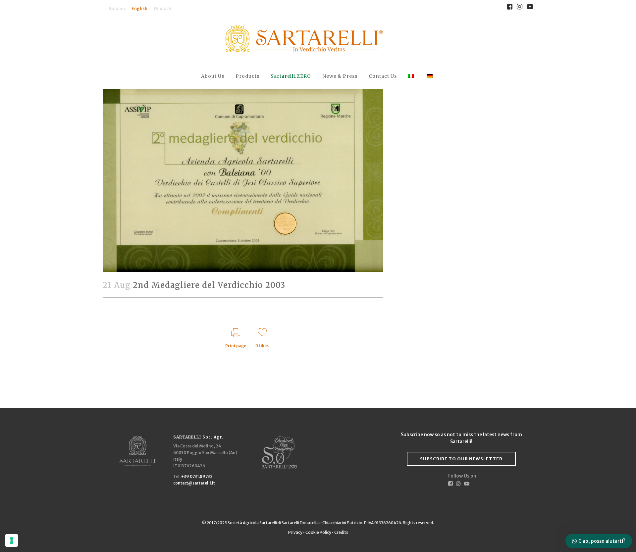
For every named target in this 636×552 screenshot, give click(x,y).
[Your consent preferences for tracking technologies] (11, 540)
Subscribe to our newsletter (461, 459)
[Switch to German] (430, 76)
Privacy (295, 532)
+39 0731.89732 (197, 476)
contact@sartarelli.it (194, 483)
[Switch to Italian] (411, 76)
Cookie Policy (318, 532)
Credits (341, 532)
